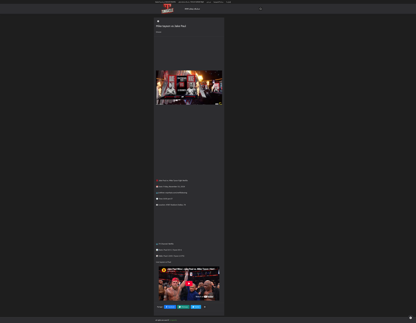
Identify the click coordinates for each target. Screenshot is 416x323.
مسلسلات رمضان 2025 (192, 9)
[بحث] (260, 9)
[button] (170, 307)
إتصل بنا (228, 2)
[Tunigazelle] (167, 9)
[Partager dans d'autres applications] (204, 307)
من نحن (209, 2)
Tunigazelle (173, 320)
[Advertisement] (189, 53)
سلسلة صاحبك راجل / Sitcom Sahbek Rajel (191, 2)
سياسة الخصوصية (218, 2)
